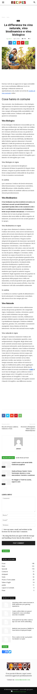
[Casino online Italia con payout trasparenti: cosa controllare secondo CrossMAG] (6, 613)
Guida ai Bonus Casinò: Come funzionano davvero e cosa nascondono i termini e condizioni (23, 473)
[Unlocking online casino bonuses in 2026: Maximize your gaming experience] (6, 605)
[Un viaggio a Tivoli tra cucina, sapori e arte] (6, 482)
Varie (8, 17)
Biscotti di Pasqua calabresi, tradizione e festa (10, 427)
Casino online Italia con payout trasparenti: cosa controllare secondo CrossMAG (22, 613)
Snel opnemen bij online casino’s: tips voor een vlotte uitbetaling (22, 621)
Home (3, 17)
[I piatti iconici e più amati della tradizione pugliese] (6, 464)
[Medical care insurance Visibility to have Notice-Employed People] (6, 631)
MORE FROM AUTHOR (22, 458)
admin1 (10, 38)
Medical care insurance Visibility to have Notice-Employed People (23, 629)
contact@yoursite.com (22, 680)
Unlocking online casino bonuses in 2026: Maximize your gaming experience (23, 604)
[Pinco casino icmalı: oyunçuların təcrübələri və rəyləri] (6, 639)
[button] (34, 2)
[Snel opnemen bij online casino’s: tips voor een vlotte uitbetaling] (6, 622)
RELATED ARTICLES (8, 458)
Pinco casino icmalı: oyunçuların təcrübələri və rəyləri (22, 638)
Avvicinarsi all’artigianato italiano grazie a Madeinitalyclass (28, 428)
